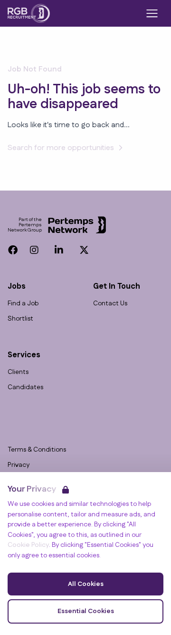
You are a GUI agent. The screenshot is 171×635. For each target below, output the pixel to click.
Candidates (25, 387)
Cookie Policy (28, 545)
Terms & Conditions (37, 449)
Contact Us (110, 303)
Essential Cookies (85, 611)
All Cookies (86, 584)
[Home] (29, 13)
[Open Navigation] (152, 13)
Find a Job (23, 303)
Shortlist (20, 318)
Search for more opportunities (61, 147)
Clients (18, 372)
